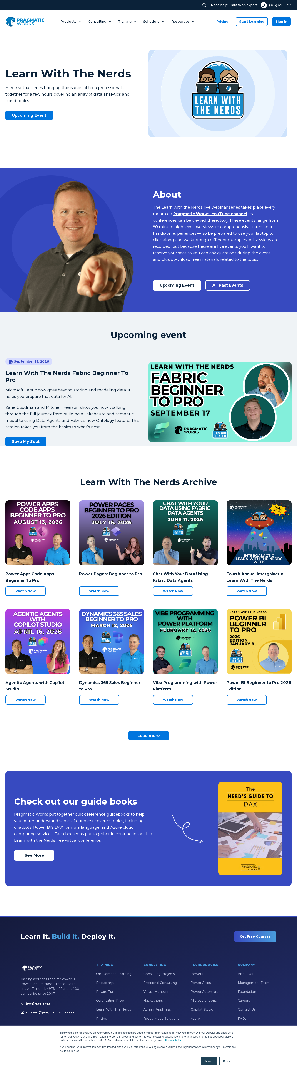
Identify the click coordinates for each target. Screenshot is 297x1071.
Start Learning (251, 21)
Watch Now (25, 591)
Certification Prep (110, 1001)
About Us (245, 974)
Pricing (222, 21)
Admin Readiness (157, 1009)
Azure (195, 1019)
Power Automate (204, 992)
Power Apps (201, 983)
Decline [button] (227, 1061)
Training (125, 21)
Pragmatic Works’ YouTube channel (210, 213)
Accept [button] (209, 1061)
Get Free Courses (255, 936)
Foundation (247, 992)
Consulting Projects (159, 974)
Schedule (151, 21)
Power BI (198, 974)
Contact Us (246, 1009)
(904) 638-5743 (280, 5)
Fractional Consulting (160, 983)
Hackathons (153, 1001)
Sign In (281, 21)
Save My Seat (26, 441)
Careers (244, 1001)
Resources (180, 21)
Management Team (254, 983)
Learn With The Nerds (113, 1009)
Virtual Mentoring (157, 992)
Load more (148, 735)
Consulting (97, 21)
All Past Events (227, 285)
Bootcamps (105, 983)
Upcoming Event (29, 115)
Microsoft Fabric (204, 1001)
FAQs (242, 1019)
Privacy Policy (173, 1040)
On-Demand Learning (114, 974)
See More (34, 855)
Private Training (108, 992)
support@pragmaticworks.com (51, 1012)
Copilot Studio (202, 1009)
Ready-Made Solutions (161, 1019)
